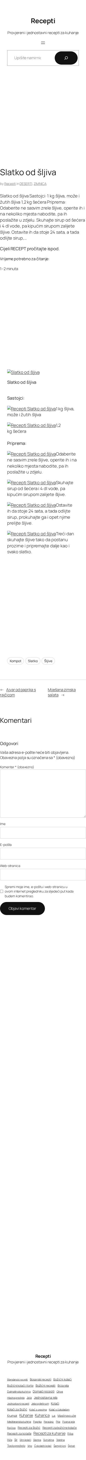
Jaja (29, 1398)
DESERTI (26, 183)
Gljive (60, 1391)
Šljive (48, 661)
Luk (54, 1415)
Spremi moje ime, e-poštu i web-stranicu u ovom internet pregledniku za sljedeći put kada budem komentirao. (39, 891)
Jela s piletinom (40, 1403)
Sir (16, 1440)
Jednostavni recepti (18, 1403)
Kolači (55, 1403)
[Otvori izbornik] (43, 43)
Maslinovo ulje (67, 1416)
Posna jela (68, 1421)
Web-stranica (10, 865)
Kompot (15, 661)
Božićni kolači (62, 1379)
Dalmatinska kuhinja (19, 1391)
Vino (29, 1445)
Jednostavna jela (45, 1397)
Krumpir (12, 1416)
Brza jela (63, 1386)
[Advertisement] (43, 120)
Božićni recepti (46, 1386)
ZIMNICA (40, 183)
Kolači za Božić (17, 1409)
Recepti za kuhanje (49, 1433)
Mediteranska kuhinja (19, 1421)
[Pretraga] (66, 58)
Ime (2, 824)
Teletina (60, 1440)
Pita (58, 1421)
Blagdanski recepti (17, 1379)
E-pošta (6, 844)
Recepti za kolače (19, 1433)
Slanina (37, 1440)
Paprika (37, 1421)
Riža (9, 1440)
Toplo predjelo (16, 1446)
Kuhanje (26, 1415)
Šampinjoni (60, 1445)
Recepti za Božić (29, 1428)
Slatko (33, 661)
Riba (70, 1434)
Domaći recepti (43, 1391)
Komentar (17, 767)
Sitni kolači (25, 1440)
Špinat (71, 1445)
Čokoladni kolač (43, 1445)
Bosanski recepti (40, 1379)
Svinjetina (48, 1440)
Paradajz (49, 1421)
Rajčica (11, 1427)
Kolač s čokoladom (59, 1409)
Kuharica (42, 1415)
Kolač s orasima (38, 1409)
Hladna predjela (16, 1397)
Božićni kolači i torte (20, 1386)
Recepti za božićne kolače (60, 1428)
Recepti (43, 20)
